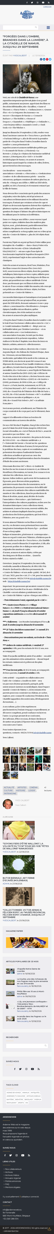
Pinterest (47, 59)
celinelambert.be (11, 1231)
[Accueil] (27, 19)
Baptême (10, 1099)
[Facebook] (27, 2)
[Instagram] (38, 2)
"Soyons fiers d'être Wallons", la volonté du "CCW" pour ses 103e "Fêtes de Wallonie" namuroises (26, 846)
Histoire (20, 790)
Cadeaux (37, 1099)
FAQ (7, 1184)
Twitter (50, 59)
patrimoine (10, 793)
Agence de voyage (14, 1093)
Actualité (9, 787)
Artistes (22, 787)
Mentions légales (12, 1187)
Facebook (41, 59)
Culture (8, 790)
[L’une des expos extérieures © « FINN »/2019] (30, 767)
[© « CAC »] (6, 751)
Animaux (25, 1093)
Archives (9, 1172)
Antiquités (35, 1093)
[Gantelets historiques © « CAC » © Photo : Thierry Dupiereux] (38, 751)
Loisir (32, 790)
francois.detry (23, 986)
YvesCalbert (20, 55)
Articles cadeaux (33, 1096)
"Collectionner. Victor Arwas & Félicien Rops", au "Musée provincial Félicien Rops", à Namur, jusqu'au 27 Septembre (24, 914)
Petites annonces (13, 1181)
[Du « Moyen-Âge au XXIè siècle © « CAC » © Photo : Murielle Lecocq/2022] (14, 775)
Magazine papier (27, 942)
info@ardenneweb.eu (12, 1210)
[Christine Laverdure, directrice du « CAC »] (6, 767)
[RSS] (49, 2)
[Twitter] (32, 2)
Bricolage (29, 1099)
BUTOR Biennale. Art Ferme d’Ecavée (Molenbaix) (19, 879)
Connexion (47, 6)
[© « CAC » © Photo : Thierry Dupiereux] (46, 751)
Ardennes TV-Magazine (16, 1096)
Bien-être (19, 1099)
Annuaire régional (13, 1178)
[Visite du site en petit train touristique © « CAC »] (6, 775)
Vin (26, 1103)
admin (6, 884)
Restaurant (11, 1103)
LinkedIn (44, 59)
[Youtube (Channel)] (43, 2)
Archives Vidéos (12, 1175)
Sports (21, 1103)
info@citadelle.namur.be (40, 578)
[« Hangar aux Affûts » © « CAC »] (22, 751)
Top (49, 1230)
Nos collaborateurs (13, 1169)
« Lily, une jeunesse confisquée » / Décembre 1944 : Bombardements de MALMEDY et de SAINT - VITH (32, 1005)
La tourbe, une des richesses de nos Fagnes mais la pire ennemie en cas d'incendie (32, 981)
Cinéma (33, 787)
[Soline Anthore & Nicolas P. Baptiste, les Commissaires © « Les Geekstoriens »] (14, 767)
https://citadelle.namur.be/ (19, 581)
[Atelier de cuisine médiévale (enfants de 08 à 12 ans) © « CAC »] (46, 767)
